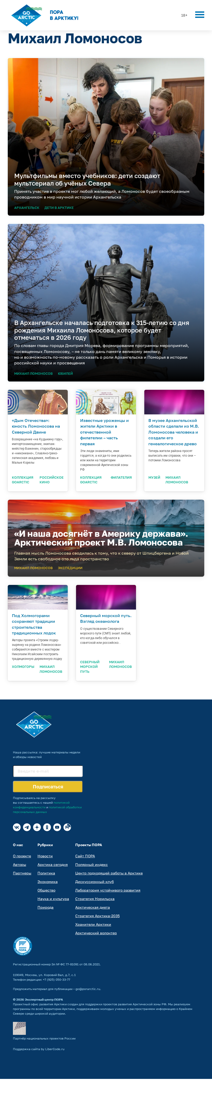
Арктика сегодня (52, 864)
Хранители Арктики (93, 924)
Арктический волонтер (96, 933)
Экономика (47, 881)
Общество (46, 890)
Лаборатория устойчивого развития (107, 890)
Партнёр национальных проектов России (44, 1038)
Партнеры (22, 873)
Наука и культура (53, 898)
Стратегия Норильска (95, 898)
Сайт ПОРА (85, 856)
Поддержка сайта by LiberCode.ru (38, 1049)
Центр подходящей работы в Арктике (109, 873)
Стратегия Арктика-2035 (97, 916)
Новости (45, 856)
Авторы (19, 864)
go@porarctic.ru (87, 989)
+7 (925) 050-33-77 (56, 979)
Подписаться (48, 786)
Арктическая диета (92, 907)
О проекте (22, 856)
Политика (46, 873)
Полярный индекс (91, 864)
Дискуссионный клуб (94, 881)
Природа (45, 907)
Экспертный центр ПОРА (44, 999)
